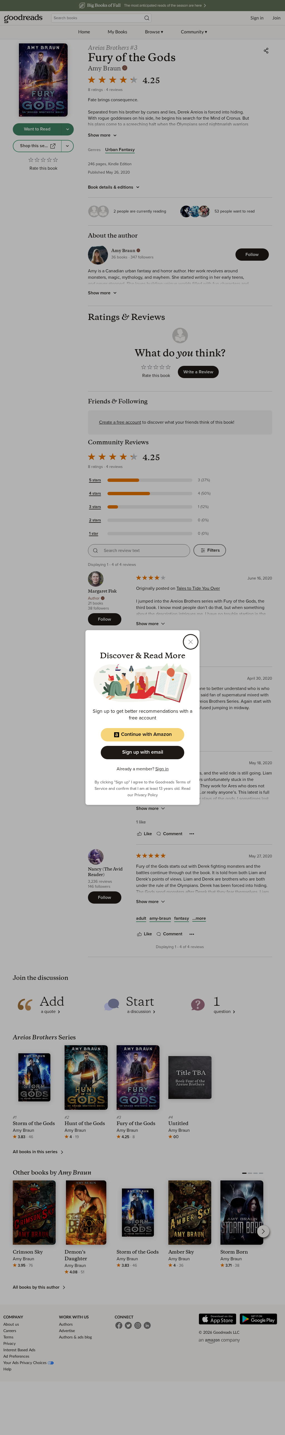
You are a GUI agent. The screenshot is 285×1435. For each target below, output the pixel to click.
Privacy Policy (146, 795)
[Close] (191, 642)
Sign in (162, 769)
